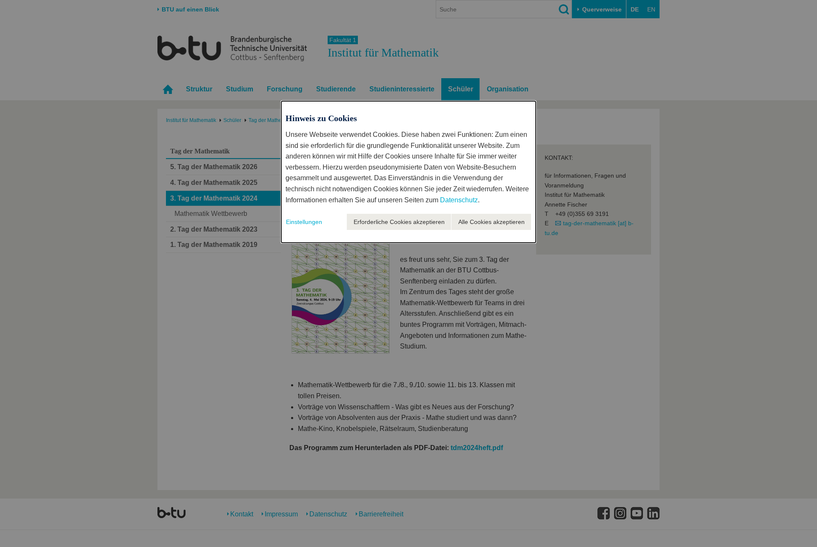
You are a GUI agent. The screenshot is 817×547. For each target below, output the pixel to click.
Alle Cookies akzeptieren (491, 221)
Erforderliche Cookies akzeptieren (399, 221)
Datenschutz (459, 200)
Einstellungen (304, 221)
